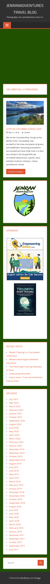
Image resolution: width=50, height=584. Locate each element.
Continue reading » (16, 171)
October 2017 (15, 542)
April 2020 (14, 435)
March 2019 (15, 481)
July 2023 (13, 399)
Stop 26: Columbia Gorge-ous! (24, 129)
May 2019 (14, 474)
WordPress (25, 578)
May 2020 (14, 431)
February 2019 (16, 485)
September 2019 (17, 460)
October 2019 (15, 456)
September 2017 (17, 545)
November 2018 (17, 495)
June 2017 (14, 549)
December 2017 (16, 535)
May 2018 (14, 517)
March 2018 (15, 524)
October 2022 (15, 417)
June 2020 (14, 427)
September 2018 (17, 503)
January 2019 (15, 488)
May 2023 (14, 402)
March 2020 (15, 438)
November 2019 (17, 453)
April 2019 (14, 478)
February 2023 (16, 410)
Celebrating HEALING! (19, 373)
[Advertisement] (25, 55)
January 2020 (15, 445)
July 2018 (13, 510)
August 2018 (15, 506)
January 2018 (15, 531)
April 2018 (14, 520)
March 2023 (15, 406)
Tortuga (37, 578)
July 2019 (13, 467)
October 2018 (15, 499)
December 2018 (16, 492)
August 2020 (15, 424)
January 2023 (15, 413)
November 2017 (17, 538)
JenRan (27, 132)
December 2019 (16, 449)
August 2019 (15, 463)
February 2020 (16, 442)
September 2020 (17, 420)
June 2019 (14, 470)
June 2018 (14, 513)
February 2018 (16, 528)
